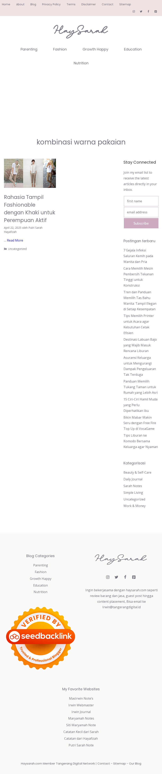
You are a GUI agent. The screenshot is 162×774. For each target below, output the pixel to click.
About (20, 4)
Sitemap (125, 4)
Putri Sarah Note (81, 745)
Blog (33, 4)
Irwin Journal (81, 712)
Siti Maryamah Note (81, 725)
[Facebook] (148, 11)
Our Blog (135, 763)
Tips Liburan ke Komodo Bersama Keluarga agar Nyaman (140, 441)
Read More (15, 240)
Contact (107, 4)
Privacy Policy (51, 4)
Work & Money (134, 506)
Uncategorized (17, 249)
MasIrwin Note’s (81, 698)
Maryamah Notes (81, 718)
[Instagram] (134, 11)
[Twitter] (141, 11)
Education (133, 49)
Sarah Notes (132, 486)
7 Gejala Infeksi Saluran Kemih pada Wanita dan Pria (138, 256)
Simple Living (133, 492)
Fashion (60, 49)
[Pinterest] (155, 11)
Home (6, 4)
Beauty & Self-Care (137, 472)
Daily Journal (132, 479)
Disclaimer (88, 4)
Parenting (29, 49)
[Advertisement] (81, 99)
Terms (71, 4)
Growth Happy (95, 49)
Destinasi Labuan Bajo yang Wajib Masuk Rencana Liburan (140, 345)
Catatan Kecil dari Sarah (81, 732)
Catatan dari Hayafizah (81, 738)
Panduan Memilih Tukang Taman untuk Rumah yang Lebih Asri (140, 387)
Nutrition (81, 63)
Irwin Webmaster (81, 705)
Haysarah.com (31, 763)
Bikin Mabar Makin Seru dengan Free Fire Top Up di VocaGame (139, 423)
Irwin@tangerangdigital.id (121, 607)
